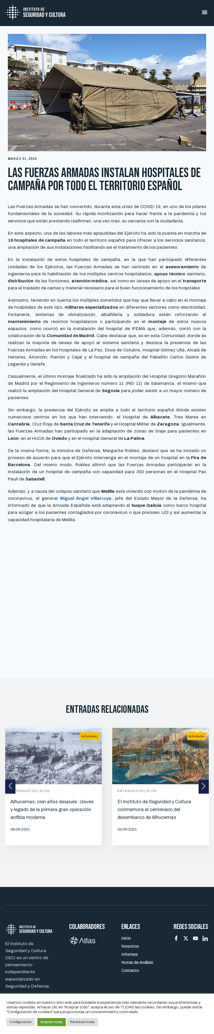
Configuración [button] (21, 1022)
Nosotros (130, 946)
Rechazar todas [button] (82, 1022)
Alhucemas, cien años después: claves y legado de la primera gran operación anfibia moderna (52, 809)
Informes (129, 954)
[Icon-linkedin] (205, 938)
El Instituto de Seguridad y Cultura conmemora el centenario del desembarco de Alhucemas (154, 809)
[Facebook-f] (176, 938)
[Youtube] (195, 938)
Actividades (89, 736)
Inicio (126, 938)
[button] (204, 12)
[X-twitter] (185, 938)
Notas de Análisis (137, 962)
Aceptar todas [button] (51, 1022)
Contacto (130, 970)
